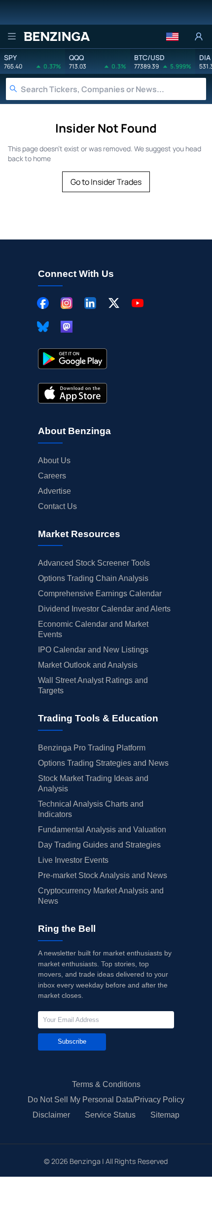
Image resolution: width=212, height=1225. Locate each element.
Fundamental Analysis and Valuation (102, 829)
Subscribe (72, 1041)
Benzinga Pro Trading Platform (91, 748)
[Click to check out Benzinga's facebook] (43, 303)
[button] (172, 36)
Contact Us (57, 506)
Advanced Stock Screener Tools (94, 563)
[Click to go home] (57, 36)
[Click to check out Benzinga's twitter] (114, 303)
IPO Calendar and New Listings (93, 650)
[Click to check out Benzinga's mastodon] (66, 327)
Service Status (110, 1115)
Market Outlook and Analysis (88, 665)
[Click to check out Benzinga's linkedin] (90, 303)
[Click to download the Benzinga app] (72, 358)
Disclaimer (51, 1115)
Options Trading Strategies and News (103, 763)
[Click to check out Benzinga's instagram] (66, 303)
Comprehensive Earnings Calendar (100, 593)
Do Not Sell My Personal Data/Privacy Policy (106, 1099)
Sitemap (164, 1115)
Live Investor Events (73, 860)
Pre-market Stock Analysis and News (102, 875)
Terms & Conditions (106, 1084)
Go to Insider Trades (106, 181)
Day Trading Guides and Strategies (99, 845)
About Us (54, 460)
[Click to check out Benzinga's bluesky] (43, 327)
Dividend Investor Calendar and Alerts (104, 609)
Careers (52, 476)
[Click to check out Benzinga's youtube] (137, 303)
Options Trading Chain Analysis (93, 578)
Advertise (54, 491)
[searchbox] (113, 89)
